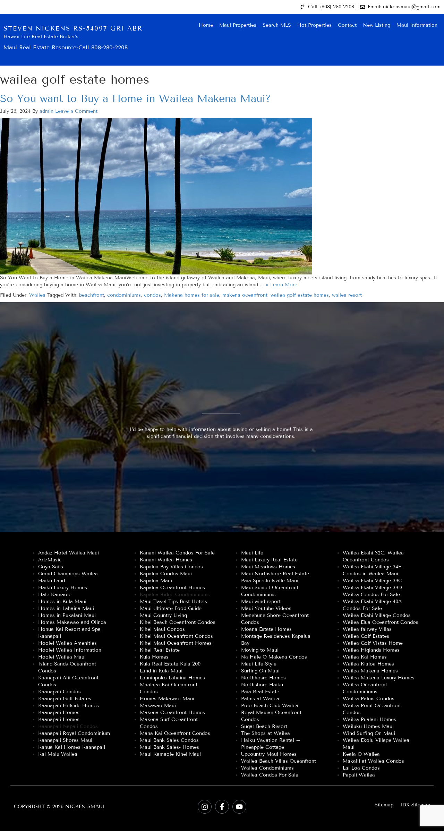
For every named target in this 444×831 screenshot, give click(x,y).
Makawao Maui (158, 706)
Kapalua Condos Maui (166, 574)
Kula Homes (154, 657)
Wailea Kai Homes (365, 657)
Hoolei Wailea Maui (62, 657)
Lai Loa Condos (361, 768)
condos (152, 295)
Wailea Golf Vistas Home (373, 643)
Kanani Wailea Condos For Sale (177, 553)
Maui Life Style (258, 664)
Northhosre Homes (263, 678)
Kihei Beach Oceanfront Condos (177, 622)
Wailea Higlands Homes (371, 650)
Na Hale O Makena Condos (274, 657)
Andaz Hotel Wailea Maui (68, 553)
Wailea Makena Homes (370, 671)
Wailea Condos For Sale (269, 775)
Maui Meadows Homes (268, 567)
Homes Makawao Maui (167, 699)
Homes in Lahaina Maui (66, 608)
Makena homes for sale (191, 295)
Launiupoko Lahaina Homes (172, 678)
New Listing (376, 25)
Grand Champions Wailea (68, 574)
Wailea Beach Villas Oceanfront (278, 761)
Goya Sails (50, 567)
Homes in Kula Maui (62, 601)
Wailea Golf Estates (366, 636)
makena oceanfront (244, 295)
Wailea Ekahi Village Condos (377, 615)
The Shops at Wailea (265, 733)
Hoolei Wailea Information (69, 650)
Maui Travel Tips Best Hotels (173, 601)
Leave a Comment (76, 111)
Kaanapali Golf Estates (64, 699)
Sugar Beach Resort (264, 726)
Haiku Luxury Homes (62, 588)
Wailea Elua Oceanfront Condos (380, 622)
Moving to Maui (260, 650)
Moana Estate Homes (266, 629)
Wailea (37, 295)
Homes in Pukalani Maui (67, 615)
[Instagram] (205, 807)
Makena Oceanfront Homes (172, 712)
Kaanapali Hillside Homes (68, 706)
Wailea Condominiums (267, 768)
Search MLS (277, 25)
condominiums (124, 295)
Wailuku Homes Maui (368, 726)
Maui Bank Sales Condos (169, 740)
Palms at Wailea (260, 699)
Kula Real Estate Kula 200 (170, 664)
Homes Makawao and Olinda (72, 622)
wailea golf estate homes (300, 295)
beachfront (91, 295)
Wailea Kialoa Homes (368, 664)
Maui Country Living (163, 615)
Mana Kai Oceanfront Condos (175, 733)
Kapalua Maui (156, 581)
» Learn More (281, 285)
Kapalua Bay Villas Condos (171, 567)
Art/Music (50, 560)
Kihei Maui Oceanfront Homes (176, 643)
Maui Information (416, 25)
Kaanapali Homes (58, 712)
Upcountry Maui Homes (269, 754)
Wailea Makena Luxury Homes (379, 678)
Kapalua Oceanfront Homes (172, 588)
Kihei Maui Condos (162, 629)
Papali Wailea (359, 775)
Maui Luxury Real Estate (269, 560)
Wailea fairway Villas (367, 629)
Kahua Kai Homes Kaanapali (71, 747)
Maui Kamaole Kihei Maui (170, 754)
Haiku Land (51, 581)
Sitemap (384, 805)
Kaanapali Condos (59, 692)
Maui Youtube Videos (266, 608)
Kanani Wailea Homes (166, 560)
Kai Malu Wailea (57, 754)
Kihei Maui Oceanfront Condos (176, 636)
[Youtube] (239, 807)
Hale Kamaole (54, 594)
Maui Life (252, 553)
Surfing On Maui (260, 671)
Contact (347, 25)
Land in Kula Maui (161, 671)
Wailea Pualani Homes (369, 719)
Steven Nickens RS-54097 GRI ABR (73, 28)
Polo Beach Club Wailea (269, 706)
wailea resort (347, 295)
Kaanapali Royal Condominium (74, 733)
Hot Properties (314, 25)
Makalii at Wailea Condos (373, 761)
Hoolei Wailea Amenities (67, 643)
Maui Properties (237, 25)
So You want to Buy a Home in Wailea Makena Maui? (135, 98)
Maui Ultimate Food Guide (171, 608)
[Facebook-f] (222, 807)
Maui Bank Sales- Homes (169, 747)
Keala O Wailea (361, 754)
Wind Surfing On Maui (369, 733)
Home (206, 25)
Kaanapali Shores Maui (65, 740)
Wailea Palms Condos (368, 699)
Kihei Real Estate (160, 650)
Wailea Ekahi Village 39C (372, 581)
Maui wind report (261, 601)
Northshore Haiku (262, 685)
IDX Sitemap (415, 805)
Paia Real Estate (260, 692)
